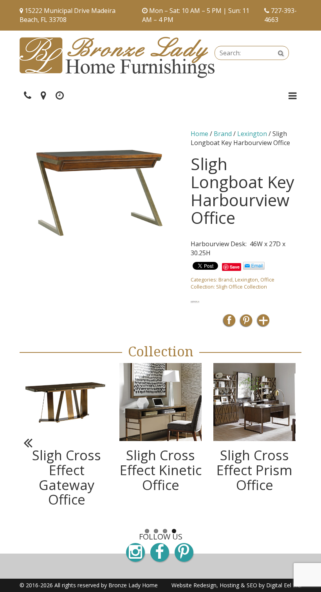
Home (199, 133)
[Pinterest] (246, 323)
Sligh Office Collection (241, 286)
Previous (31, 442)
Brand (223, 133)
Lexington (252, 133)
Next (290, 442)
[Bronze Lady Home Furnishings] (117, 57)
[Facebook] (229, 323)
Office (267, 279)
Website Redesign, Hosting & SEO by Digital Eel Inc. (236, 585)
